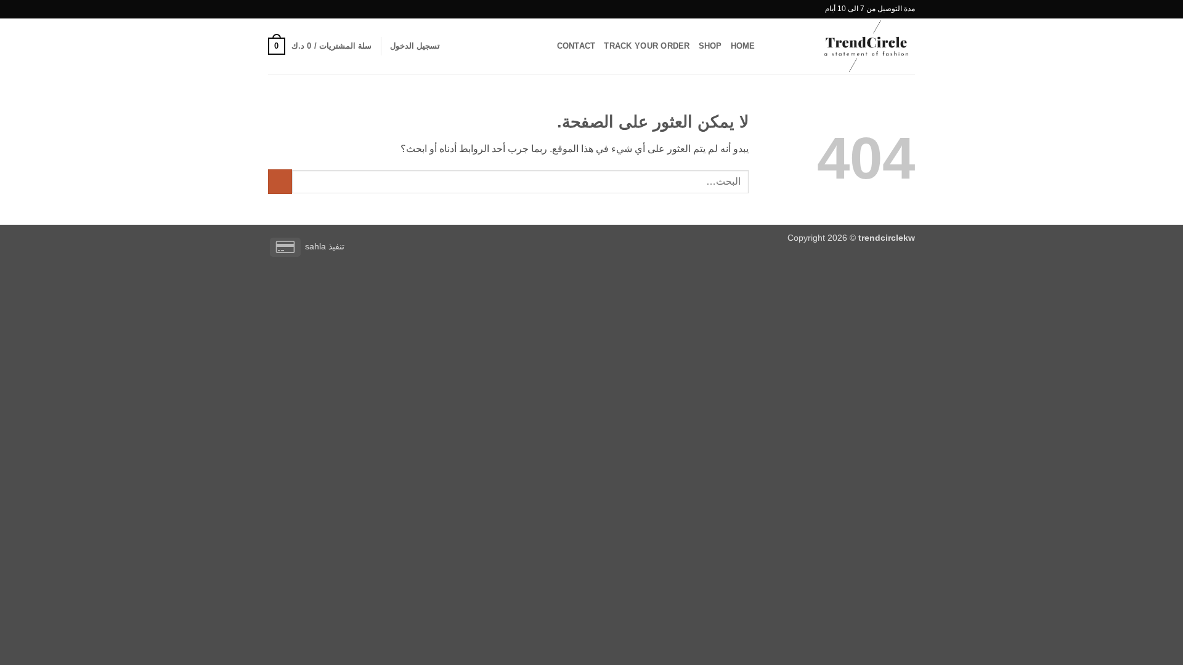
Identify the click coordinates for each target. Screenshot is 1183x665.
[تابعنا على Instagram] (286, 9)
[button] (415, 46)
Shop (710, 45)
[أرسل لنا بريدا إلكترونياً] (274, 9)
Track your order (646, 45)
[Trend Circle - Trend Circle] (853, 46)
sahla (315, 246)
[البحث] (768, 46)
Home (743, 45)
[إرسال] (280, 181)
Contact (576, 45)
